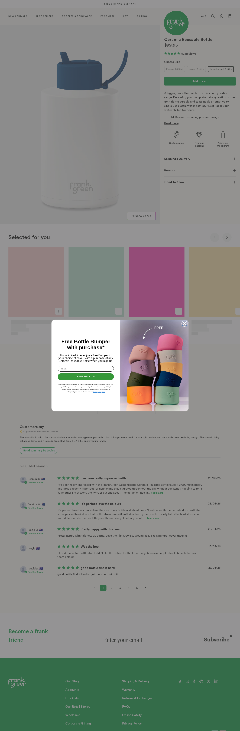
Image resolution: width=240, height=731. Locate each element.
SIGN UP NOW (86, 376)
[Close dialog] (184, 323)
